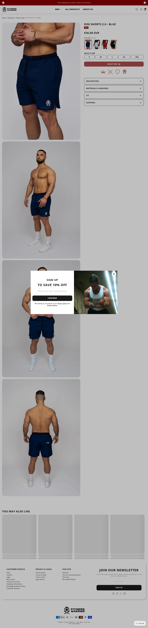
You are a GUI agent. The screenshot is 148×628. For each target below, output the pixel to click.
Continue (52, 298)
